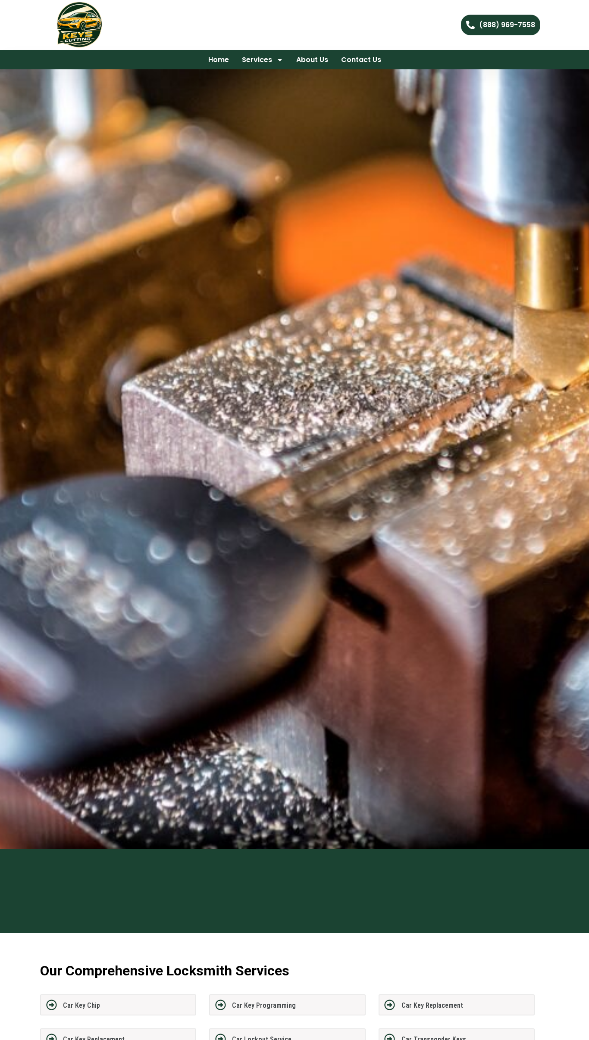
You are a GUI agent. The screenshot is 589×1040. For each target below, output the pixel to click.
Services (257, 60)
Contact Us (361, 60)
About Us (312, 60)
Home (218, 60)
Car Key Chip (81, 1005)
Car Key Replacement (432, 1005)
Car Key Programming (264, 1005)
